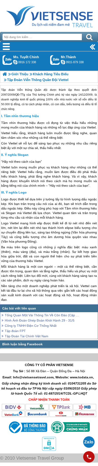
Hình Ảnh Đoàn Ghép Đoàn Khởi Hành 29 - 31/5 (40, 320)
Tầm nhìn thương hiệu (21, 116)
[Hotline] (89, 457)
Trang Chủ (49, 15)
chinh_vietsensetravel (15, 62)
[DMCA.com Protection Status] (49, 450)
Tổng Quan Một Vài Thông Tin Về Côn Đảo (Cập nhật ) (42, 315)
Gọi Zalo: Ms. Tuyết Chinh (7, 60)
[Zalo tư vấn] (89, 442)
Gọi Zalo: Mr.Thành (55, 60)
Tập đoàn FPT (15, 331)
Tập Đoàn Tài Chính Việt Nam (26, 336)
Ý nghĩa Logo (16, 192)
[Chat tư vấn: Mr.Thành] (63, 62)
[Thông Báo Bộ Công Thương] (27, 434)
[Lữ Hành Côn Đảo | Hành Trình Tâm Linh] (5, 74)
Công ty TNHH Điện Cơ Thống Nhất (31, 325)
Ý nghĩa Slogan (16, 155)
